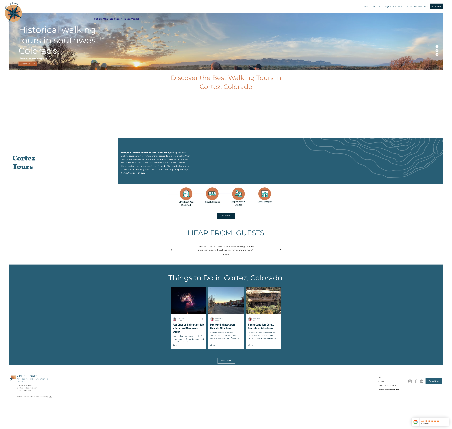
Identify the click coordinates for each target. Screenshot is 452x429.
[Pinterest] (437, 54)
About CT (381, 381)
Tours (380, 377)
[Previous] (175, 250)
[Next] (277, 250)
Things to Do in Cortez (386, 385)
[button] (366, 6)
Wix (50, 397)
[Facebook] (437, 50)
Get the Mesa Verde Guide (386, 390)
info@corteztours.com (28, 388)
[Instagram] (437, 46)
